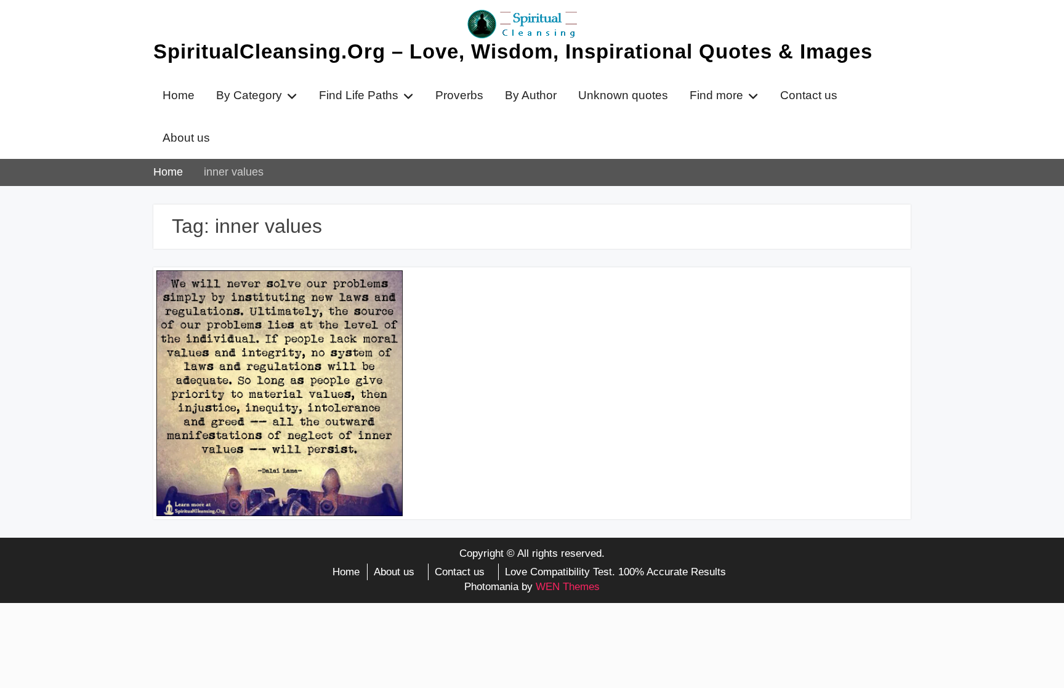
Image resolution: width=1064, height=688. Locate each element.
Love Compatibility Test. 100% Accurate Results (615, 572)
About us (186, 137)
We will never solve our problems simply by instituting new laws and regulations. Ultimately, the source (277, 304)
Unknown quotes (623, 95)
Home (179, 95)
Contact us (808, 95)
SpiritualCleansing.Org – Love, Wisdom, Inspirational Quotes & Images (513, 51)
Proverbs (459, 95)
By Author (531, 95)
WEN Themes (568, 587)
